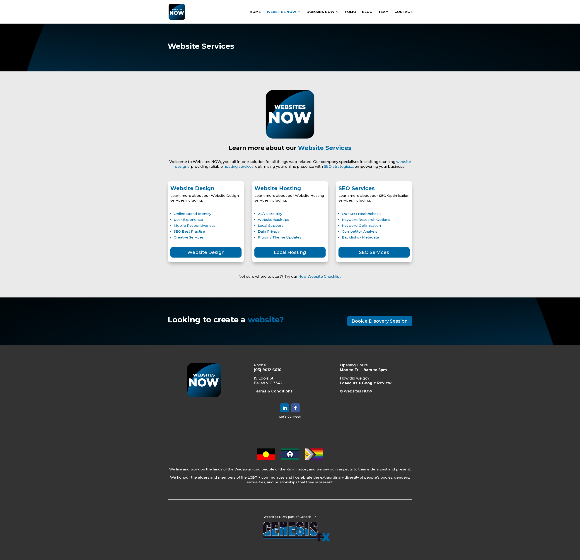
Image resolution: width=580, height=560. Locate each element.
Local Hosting (290, 252)
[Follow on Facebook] (295, 407)
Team (383, 12)
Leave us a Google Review (366, 383)
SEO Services (374, 252)
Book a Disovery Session (380, 321)
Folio (350, 12)
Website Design (206, 252)
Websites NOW (281, 12)
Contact (403, 12)
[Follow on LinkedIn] (284, 407)
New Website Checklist (320, 276)
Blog (367, 12)
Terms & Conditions (273, 391)
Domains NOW (320, 12)
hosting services (239, 166)
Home (255, 12)
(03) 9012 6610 (267, 370)
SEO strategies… (339, 166)
